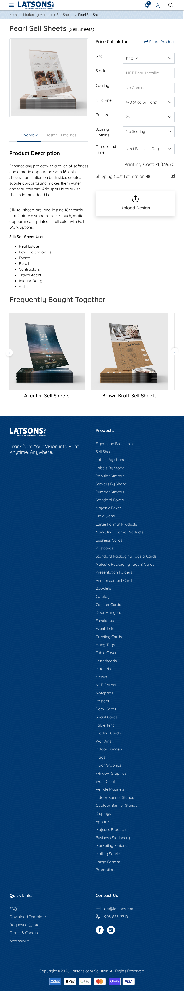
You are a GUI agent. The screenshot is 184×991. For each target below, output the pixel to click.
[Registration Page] (157, 5)
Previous (9, 352)
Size (99, 56)
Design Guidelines (60, 135)
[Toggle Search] (170, 5)
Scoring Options (102, 132)
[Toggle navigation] (11, 5)
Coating (102, 85)
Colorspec (105, 100)
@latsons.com (122, 908)
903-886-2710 (116, 916)
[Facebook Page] (100, 930)
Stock (100, 70)
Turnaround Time (106, 149)
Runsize (102, 114)
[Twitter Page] (111, 930)
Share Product (161, 41)
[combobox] (149, 58)
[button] (147, 176)
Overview (29, 135)
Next (174, 351)
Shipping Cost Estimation (120, 176)
